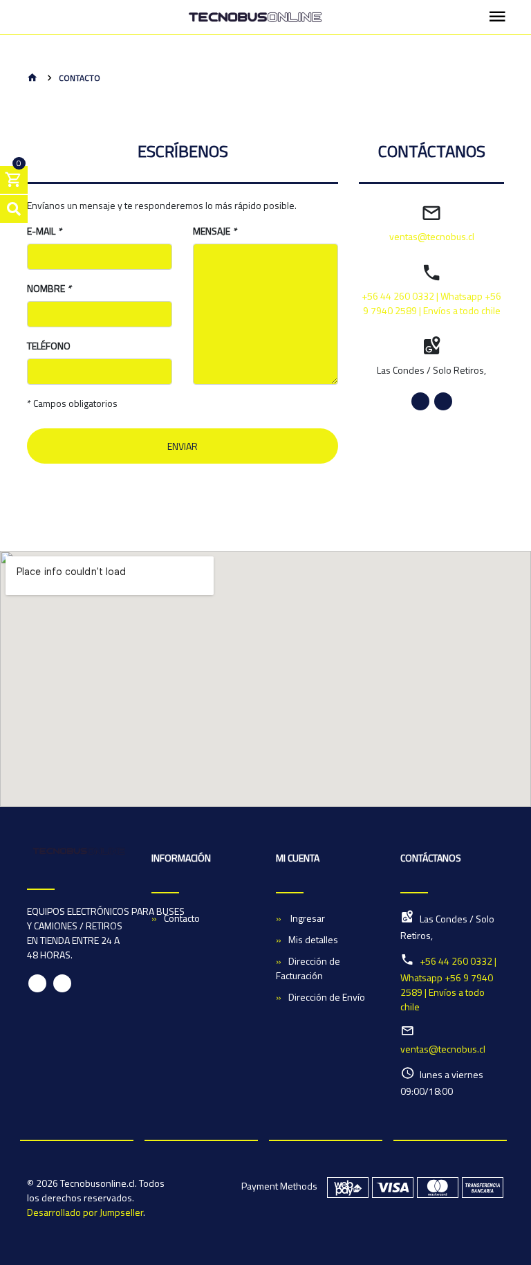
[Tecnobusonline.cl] (255, 17)
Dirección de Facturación (308, 968)
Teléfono (49, 345)
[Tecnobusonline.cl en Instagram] (443, 401)
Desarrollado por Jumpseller (85, 1212)
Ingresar (306, 918)
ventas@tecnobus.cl (431, 236)
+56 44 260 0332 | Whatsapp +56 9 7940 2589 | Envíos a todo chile (431, 303)
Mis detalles (313, 939)
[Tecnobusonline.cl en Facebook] (420, 401)
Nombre (49, 288)
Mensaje (214, 231)
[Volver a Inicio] (32, 78)
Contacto (182, 918)
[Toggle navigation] (497, 17)
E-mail (44, 231)
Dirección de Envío (326, 997)
